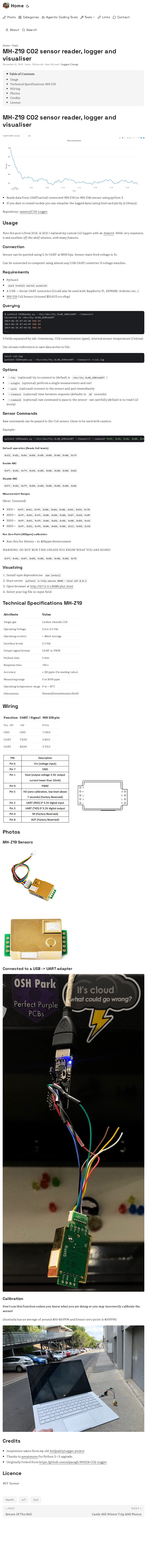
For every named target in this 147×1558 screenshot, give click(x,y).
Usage (14, 79)
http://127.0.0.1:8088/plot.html (51, 586)
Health (10, 1499)
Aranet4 (108, 233)
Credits (15, 97)
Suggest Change (69, 64)
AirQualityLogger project (67, 1451)
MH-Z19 (12, 296)
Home (17, 6)
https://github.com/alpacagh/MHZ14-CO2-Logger (73, 1462)
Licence (15, 102)
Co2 (35, 1499)
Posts (15, 45)
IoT (24, 1499)
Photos (15, 93)
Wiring (15, 88)
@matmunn (29, 1456)
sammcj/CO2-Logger (34, 211)
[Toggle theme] (27, 6)
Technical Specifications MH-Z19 (33, 84)
